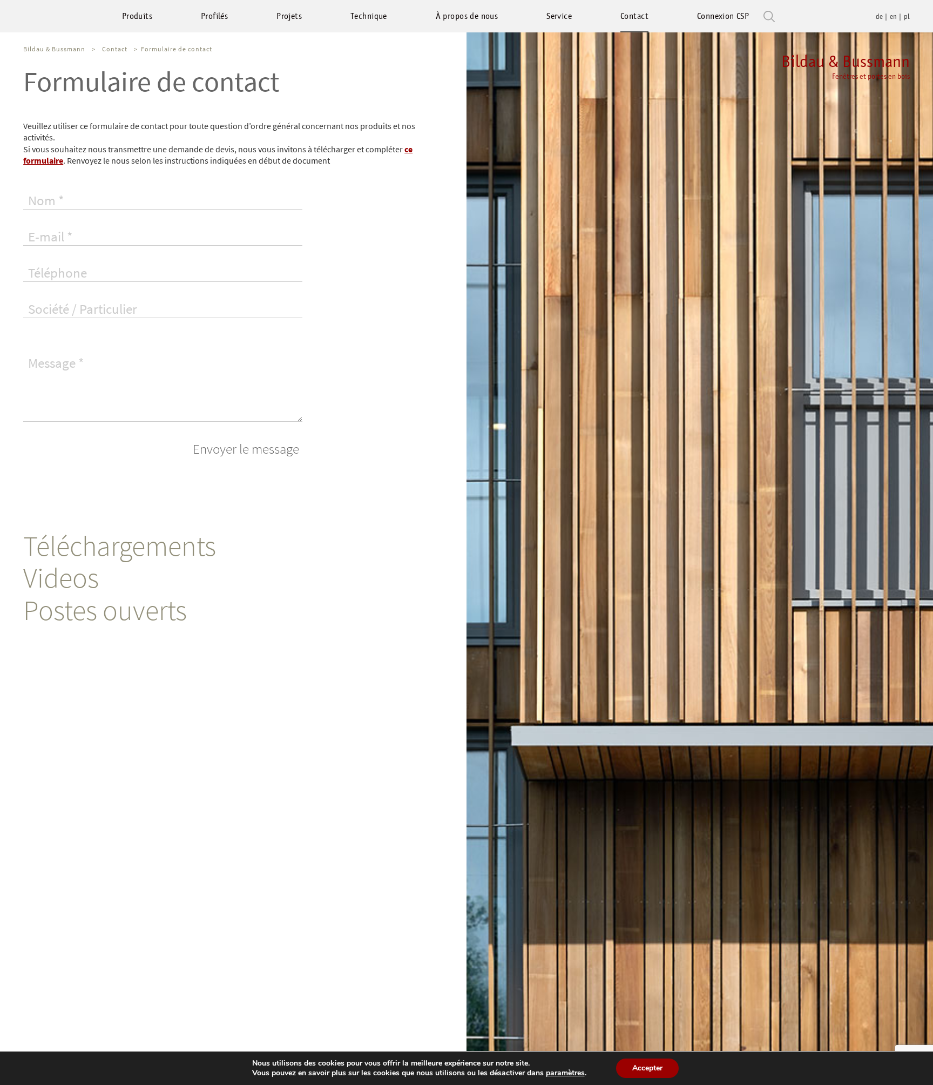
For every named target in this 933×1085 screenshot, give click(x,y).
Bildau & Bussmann (845, 66)
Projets (289, 16)
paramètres (565, 1073)
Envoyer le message (246, 449)
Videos (61, 577)
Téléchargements (119, 545)
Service (559, 16)
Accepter (647, 1068)
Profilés (214, 16)
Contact (634, 16)
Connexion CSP (723, 16)
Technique (368, 16)
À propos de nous (467, 16)
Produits (137, 16)
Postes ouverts (105, 610)
